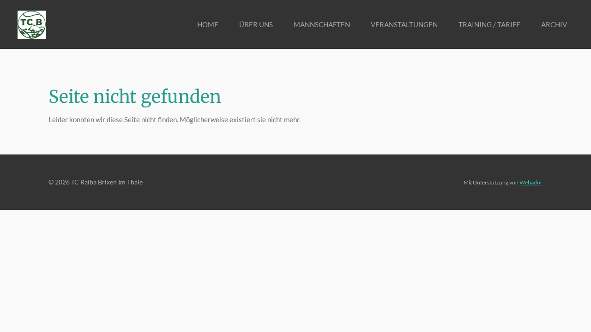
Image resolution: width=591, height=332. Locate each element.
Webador (531, 182)
